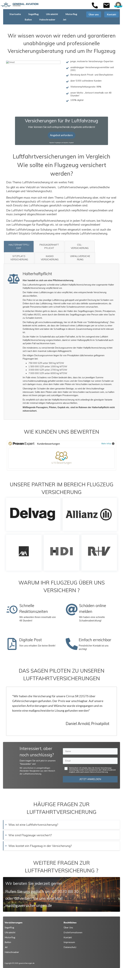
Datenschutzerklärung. (99, 772)
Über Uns (68, 927)
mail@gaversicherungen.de (28, 905)
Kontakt (68, 937)
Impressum (69, 942)
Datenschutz (70, 947)
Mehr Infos (106, 443)
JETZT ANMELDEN (90, 779)
